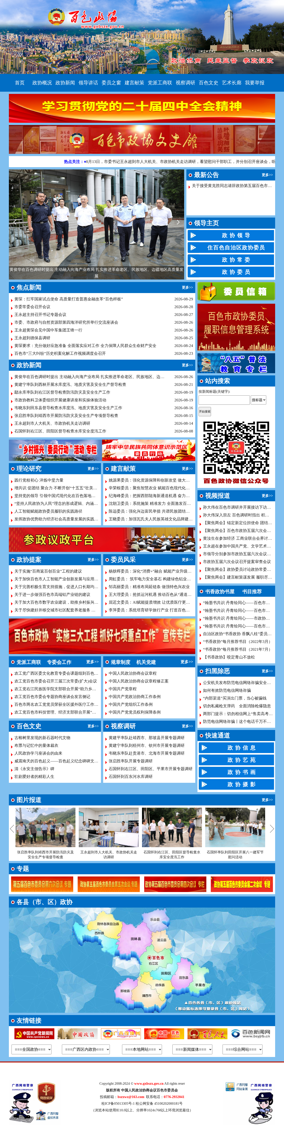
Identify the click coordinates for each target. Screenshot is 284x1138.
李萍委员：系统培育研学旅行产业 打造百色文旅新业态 (157, 610)
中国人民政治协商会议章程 (133, 673)
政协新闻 (65, 82)
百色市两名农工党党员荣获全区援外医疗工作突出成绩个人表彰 (70, 704)
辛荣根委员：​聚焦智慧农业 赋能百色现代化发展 (151, 488)
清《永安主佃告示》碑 (34, 769)
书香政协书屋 (220, 591)
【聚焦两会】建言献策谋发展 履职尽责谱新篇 (243, 577)
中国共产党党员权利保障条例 (135, 712)
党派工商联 (160, 82)
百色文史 (208, 82)
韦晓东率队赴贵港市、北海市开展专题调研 (147, 753)
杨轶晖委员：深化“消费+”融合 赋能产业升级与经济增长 (158, 571)
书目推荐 (252, 591)
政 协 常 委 (236, 260)
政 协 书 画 (242, 772)
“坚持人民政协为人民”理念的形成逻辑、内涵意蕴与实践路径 (68, 503)
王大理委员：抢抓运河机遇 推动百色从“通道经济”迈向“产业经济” (167, 594)
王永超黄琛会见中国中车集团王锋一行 (48, 330)
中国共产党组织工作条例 (131, 704)
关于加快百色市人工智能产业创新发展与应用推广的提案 (64, 579)
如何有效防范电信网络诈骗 (227, 690)
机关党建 (146, 662)
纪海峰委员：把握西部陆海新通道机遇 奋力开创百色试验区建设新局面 (171, 496)
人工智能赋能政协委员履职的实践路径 (48, 511)
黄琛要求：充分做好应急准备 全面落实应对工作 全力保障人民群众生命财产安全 (85, 345)
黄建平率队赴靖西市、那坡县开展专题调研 (147, 738)
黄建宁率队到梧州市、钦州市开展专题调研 (147, 745)
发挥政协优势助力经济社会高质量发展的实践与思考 (60, 519)
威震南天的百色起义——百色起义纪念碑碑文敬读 (58, 761)
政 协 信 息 (242, 748)
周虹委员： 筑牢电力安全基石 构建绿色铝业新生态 (154, 579)
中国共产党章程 (123, 689)
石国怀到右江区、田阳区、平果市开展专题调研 (151, 769)
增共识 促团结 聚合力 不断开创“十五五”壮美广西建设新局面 (67, 488)
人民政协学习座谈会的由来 (38, 753)
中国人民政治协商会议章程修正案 (139, 681)
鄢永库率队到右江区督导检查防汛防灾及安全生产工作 (62, 392)
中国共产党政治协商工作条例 (135, 696)
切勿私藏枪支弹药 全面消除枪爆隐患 (237, 706)
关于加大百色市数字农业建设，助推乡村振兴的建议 (60, 602)
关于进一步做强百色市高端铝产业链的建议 (52, 594)
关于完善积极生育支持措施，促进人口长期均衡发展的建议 (66, 587)
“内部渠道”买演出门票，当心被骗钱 (234, 698)
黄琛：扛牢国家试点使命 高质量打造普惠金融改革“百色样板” (68, 299)
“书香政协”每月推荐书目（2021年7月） (237, 649)
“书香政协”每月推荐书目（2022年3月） (237, 641)
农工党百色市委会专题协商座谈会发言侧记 (52, 696)
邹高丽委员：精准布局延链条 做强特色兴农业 (149, 587)
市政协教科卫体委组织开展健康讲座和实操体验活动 (60, 400)
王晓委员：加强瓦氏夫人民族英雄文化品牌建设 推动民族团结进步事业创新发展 (179, 519)
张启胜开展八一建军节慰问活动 (235, 852)
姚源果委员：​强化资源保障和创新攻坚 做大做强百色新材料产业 (165, 480)
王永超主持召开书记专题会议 (40, 314)
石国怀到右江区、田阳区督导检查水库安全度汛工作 (60, 431)
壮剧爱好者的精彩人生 (34, 776)
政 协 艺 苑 (242, 760)
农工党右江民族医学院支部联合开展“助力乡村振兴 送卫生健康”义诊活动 (78, 689)
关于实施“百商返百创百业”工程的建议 (48, 571)
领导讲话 (88, 82)
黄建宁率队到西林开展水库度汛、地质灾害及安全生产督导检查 (98, 276)
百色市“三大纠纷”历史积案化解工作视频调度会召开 (60, 353)
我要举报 (254, 82)
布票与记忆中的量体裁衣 (36, 745)
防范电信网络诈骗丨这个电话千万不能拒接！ (243, 721)
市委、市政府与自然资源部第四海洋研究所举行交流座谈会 (66, 322)
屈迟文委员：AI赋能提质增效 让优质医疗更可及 (151, 602)
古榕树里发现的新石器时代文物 (42, 738)
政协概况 (42, 82)
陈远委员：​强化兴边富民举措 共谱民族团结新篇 (151, 511)
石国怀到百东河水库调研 (131, 776)
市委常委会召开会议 (32, 307)
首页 (20, 82)
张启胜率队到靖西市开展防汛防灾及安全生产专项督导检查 (66, 415)
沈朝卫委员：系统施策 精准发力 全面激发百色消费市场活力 (162, 503)
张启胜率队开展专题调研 (131, 761)
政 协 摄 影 (242, 784)
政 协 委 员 (236, 272)
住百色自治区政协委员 (236, 247)
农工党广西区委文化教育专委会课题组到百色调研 (58, 673)
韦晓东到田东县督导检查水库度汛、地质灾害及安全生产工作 (68, 408)
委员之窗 (111, 82)
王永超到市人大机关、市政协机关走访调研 (52, 423)
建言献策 (134, 82)
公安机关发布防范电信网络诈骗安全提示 (239, 682)
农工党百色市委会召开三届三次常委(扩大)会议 (55, 681)
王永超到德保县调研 (32, 338)
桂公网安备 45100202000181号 (159, 1103)
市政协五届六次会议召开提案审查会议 (237, 561)
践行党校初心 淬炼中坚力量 (38, 480)
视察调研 (185, 82)
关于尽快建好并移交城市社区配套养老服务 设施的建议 (62, 610)
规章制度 (120, 662)
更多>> (267, 175)
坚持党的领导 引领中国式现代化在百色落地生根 (56, 496)
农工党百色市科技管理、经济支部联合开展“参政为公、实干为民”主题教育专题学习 (88, 712)
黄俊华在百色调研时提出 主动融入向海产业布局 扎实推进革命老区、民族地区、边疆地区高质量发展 (90, 377)
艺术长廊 (231, 82)
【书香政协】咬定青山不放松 (229, 657)
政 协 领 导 (236, 235)
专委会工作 (59, 662)
